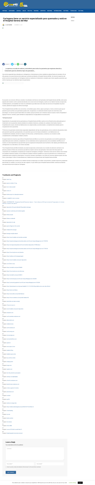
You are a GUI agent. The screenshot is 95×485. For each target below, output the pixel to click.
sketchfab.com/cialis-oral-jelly (13, 301)
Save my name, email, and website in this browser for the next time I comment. (24, 467)
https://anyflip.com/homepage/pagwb (15, 256)
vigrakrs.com (9, 369)
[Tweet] (13, 64)
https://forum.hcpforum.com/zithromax (15, 271)
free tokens (9, 422)
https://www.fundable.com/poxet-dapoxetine (16, 260)
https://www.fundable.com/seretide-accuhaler (17, 237)
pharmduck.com (10, 392)
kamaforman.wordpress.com (13, 384)
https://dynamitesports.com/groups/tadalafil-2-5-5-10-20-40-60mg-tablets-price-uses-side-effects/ (28, 286)
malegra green (10, 361)
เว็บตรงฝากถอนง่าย (11, 305)
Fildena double (10, 214)
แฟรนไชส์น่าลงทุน (11, 263)
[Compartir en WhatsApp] (20, 64)
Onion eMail (9, 425)
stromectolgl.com (10, 335)
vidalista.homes (10, 324)
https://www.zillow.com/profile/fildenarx (15, 294)
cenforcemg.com (10, 331)
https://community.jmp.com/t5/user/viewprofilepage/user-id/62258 (21, 279)
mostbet (8, 395)
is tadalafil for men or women (13, 198)
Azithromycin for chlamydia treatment (15, 194)
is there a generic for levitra (13, 388)
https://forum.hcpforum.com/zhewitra (15, 252)
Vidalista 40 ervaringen (12, 230)
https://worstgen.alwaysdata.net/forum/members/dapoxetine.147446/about (23, 245)
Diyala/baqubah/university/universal (14, 433)
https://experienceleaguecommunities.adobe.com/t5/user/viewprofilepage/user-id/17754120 (27, 248)
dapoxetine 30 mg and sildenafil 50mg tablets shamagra (19, 207)
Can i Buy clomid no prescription (13, 373)
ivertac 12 (9, 190)
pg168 (8, 399)
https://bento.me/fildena (12, 290)
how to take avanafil (11, 187)
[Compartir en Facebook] (5, 64)
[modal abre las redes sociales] (25, 64)
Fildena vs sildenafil (11, 218)
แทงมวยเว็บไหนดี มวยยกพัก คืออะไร (14, 429)
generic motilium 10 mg (12, 183)
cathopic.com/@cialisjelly (12, 376)
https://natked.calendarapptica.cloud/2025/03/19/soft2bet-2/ (20, 407)
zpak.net (9, 343)
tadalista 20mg (10, 350)
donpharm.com (10, 312)
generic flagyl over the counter (13, 226)
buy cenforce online (11, 358)
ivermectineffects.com (12, 339)
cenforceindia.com (11, 327)
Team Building (10, 410)
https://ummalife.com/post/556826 (14, 267)
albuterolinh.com (10, 320)
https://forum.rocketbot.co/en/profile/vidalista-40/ (18, 297)
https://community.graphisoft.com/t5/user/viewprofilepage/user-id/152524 (23, 282)
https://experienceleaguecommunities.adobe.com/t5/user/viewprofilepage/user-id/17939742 (27, 241)
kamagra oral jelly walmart (12, 233)
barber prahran (10, 418)
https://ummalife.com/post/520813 (14, 275)
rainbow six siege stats (12, 403)
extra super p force (11, 346)
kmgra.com (9, 365)
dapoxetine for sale (11, 222)
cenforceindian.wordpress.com (13, 316)
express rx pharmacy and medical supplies (16, 211)
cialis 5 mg (9, 179)
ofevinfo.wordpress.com (12, 380)
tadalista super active (11, 354)
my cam (8, 414)
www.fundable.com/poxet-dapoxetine (15, 309)
